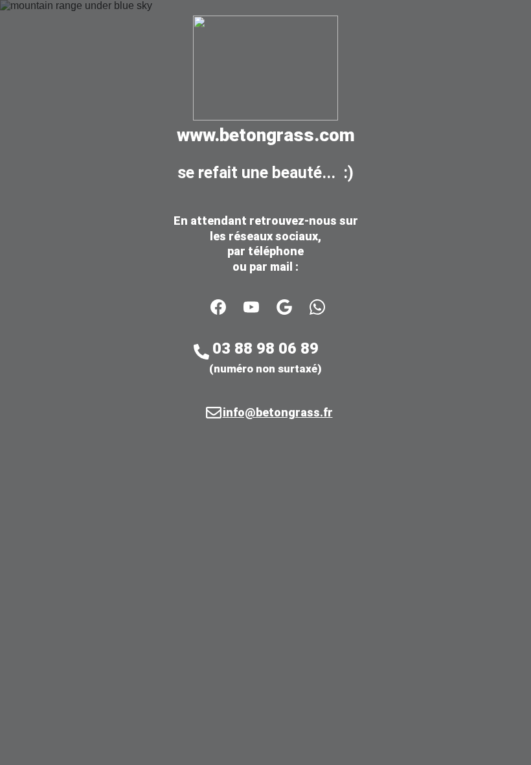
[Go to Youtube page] (257, 307)
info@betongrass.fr (278, 412)
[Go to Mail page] (213, 412)
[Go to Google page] (291, 307)
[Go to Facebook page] (224, 307)
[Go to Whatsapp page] (317, 307)
